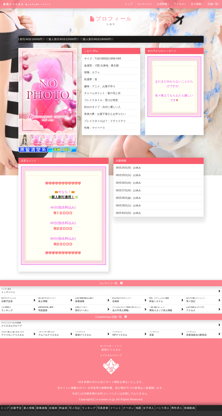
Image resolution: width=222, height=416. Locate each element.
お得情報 (162, 4)
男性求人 (176, 408)
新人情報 (29, 408)
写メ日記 (74, 408)
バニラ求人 (163, 408)
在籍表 (53, 408)
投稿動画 (189, 408)
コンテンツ (143, 4)
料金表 (63, 408)
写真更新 (102, 408)
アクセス (179, 4)
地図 (138, 408)
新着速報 (41, 408)
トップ (128, 4)
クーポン (128, 408)
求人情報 (196, 4)
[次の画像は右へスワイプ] (47, 91)
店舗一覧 (213, 4)
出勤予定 (16, 408)
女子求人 (148, 408)
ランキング (89, 408)
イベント (115, 408)
